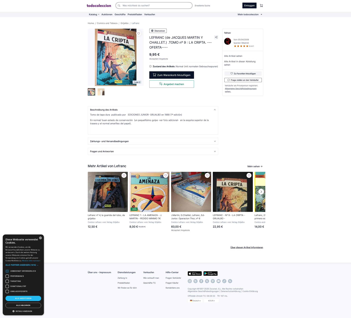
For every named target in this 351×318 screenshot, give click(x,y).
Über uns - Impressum (99, 272)
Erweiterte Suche (202, 5)
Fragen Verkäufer (173, 278)
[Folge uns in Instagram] (190, 281)
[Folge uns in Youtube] (218, 281)
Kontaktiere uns (172, 288)
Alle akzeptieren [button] (23, 298)
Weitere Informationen (31, 260)
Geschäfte (120, 14)
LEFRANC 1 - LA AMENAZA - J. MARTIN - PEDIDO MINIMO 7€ (145, 217)
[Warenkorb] (261, 5)
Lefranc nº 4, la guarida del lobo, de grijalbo (106, 217)
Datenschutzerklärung (231, 291)
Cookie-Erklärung (250, 291)
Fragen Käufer (172, 283)
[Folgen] (138, 33)
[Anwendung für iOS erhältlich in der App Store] (195, 273)
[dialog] (23, 274)
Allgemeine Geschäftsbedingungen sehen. (241, 90)
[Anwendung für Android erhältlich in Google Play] (210, 273)
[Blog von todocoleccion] (230, 281)
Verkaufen (149, 14)
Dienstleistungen (127, 272)
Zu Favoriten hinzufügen (245, 73)
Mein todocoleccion (248, 14)
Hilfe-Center (172, 272)
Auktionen (106, 14)
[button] (153, 109)
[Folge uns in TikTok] (224, 281)
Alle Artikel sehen (233, 56)
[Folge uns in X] (207, 281)
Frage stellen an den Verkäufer (245, 80)
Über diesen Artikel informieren (246, 247)
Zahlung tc (122, 278)
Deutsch (196, 301)
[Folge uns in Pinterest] (213, 281)
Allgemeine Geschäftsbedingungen (203, 291)
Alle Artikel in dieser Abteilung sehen (240, 63)
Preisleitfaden (135, 14)
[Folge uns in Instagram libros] (195, 281)
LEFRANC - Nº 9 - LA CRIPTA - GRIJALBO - (229, 217)
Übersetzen (159, 31)
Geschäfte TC (149, 283)
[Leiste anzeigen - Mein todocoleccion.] (261, 14)
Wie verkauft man (151, 278)
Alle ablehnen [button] (23, 305)
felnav (227, 32)
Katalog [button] (93, 14)
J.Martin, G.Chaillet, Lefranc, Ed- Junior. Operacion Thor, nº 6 (188, 217)
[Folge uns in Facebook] (201, 281)
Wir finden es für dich (127, 288)
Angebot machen (174, 84)
